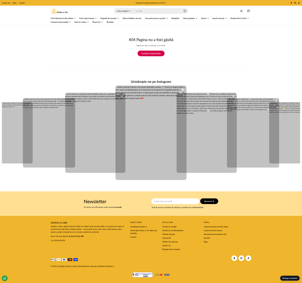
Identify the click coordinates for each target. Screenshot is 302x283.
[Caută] (184, 11)
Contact (22, 3)
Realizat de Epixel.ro (106, 266)
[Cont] (241, 11)
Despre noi (6, 3)
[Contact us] (5, 278)
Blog (14, 3)
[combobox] (151, 11)
